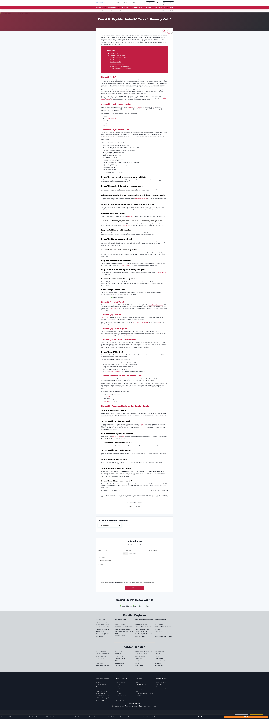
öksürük (110, 319)
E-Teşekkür (119, 689)
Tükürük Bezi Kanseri (141, 653)
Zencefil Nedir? (114, 53)
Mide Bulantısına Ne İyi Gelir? (143, 626)
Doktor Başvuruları (121, 695)
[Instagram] (128, 606)
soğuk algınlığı (116, 436)
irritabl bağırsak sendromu (156, 305)
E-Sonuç (118, 684)
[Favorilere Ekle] (170, 31)
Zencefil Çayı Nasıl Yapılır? (117, 64)
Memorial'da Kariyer (160, 7)
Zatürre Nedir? (158, 631)
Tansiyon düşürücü (108, 401)
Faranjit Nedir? (100, 636)
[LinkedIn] (147, 606)
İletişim (171, 7)
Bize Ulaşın (119, 698)
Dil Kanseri (118, 661)
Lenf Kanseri (138, 661)
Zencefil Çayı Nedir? (115, 62)
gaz (154, 107)
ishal (123, 265)
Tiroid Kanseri (99, 663)
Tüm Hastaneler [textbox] (104, 525)
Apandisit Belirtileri (120, 619)
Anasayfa (97, 10)
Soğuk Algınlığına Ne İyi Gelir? (162, 626)
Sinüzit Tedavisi (158, 624)
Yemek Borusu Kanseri (102, 665)
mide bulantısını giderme (134, 107)
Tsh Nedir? (157, 629)
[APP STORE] (118, 706)
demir (158, 322)
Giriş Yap (150, 2)
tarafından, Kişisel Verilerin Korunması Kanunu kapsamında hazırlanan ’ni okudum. (125, 579)
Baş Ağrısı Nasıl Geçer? (102, 622)
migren (142, 424)
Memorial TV (139, 682)
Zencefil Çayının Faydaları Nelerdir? (119, 66)
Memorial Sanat (160, 686)
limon (111, 371)
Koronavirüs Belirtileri (141, 624)
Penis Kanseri (158, 663)
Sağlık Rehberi (113, 10)
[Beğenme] (137, 506)
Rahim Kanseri (100, 658)
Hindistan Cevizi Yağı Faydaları (124, 626)
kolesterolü (130, 216)
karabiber (117, 371)
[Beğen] (131, 506)
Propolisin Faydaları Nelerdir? (143, 634)
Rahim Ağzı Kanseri (101, 651)
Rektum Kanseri (100, 661)
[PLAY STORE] (131, 706)
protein (108, 121)
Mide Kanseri (158, 656)
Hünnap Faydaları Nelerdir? (123, 629)
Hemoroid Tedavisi (120, 624)
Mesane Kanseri (159, 651)
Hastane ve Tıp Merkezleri (103, 689)
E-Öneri (118, 691)
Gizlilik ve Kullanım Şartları (103, 698)
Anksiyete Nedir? (100, 619)
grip (123, 436)
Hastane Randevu (121, 682)
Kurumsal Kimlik (100, 693)
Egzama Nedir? (100, 631)
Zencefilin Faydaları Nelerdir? (118, 57)
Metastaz (157, 653)
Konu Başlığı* (104, 559)
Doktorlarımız (124, 7)
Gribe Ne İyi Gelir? (120, 622)
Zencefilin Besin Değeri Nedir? (118, 55)
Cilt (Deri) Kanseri (120, 658)
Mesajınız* (100, 564)
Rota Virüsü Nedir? (140, 636)
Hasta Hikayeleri (140, 689)
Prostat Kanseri (158, 665)
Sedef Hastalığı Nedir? (160, 619)
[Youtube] (141, 606)
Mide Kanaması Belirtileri (142, 629)
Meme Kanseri (139, 665)
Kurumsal (148, 7)
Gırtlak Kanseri (119, 663)
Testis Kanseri (119, 651)
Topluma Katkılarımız (101, 691)
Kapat (153, 716)
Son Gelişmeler (140, 686)
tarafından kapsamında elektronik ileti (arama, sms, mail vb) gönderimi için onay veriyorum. (127, 582)
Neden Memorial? (101, 684)
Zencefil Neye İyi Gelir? (116, 60)
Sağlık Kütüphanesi (137, 7)
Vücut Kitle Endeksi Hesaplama (144, 619)
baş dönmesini (115, 308)
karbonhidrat (112, 118)
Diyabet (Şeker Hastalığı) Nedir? (163, 636)
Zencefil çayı (104, 317)
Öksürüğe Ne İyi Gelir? (141, 631)
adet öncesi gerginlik (141, 198)
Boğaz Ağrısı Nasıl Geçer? (103, 629)
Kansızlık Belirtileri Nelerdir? (143, 622)
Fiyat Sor (118, 686)
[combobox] (109, 525)
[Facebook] (121, 606)
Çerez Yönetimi (120, 700)
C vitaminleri (139, 322)
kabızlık (128, 265)
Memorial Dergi (140, 691)
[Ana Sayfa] (100, 3)
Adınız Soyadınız (102, 550)
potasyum (146, 322)
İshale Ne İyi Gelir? (120, 635)
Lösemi (137, 663)
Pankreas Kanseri (159, 661)
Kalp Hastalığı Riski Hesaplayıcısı (144, 693)
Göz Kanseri (118, 665)
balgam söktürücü (161, 272)
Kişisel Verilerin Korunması (103, 695)
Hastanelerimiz (99, 7)
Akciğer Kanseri (119, 656)
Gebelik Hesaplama (160, 634)
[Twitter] (134, 606)
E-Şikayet (118, 693)
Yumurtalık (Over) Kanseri (103, 653)
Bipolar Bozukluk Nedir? (102, 626)
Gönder (134, 587)
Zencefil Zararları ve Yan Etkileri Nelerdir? (121, 68)
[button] (142, 3)
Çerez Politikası (147, 716)
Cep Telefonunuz (127, 552)
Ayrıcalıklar (138, 695)
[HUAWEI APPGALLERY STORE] (148, 706)
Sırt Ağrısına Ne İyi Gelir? (161, 622)
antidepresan (125, 225)
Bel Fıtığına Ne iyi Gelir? (102, 624)
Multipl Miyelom (159, 658)
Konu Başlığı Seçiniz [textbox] (105, 560)
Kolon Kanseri (139, 658)
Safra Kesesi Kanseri (101, 656)
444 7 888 (170, 10)
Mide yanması (106, 396)
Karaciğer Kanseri (140, 656)
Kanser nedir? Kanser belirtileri (144, 651)
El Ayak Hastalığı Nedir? (102, 634)
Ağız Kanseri (118, 653)
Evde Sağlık (159, 684)
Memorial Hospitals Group (163, 689)
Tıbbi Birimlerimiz (111, 7)
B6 (133, 322)
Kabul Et (246, 716)
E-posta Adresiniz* (153, 550)
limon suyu (129, 335)
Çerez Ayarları (201, 716)
